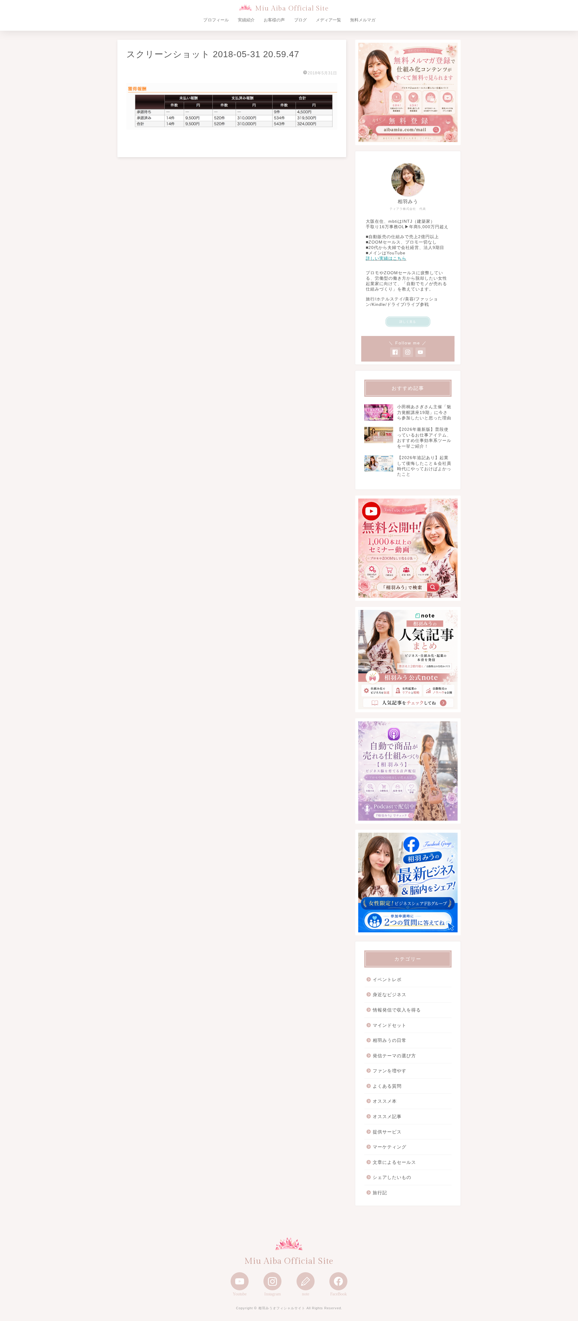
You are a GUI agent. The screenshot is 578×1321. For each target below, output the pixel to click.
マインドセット (389, 1025)
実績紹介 (246, 19)
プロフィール (215, 19)
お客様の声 (274, 19)
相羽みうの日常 (389, 1040)
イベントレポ (387, 979)
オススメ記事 (387, 1116)
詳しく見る (407, 321)
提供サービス (387, 1131)
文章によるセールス (394, 1162)
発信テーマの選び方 (394, 1055)
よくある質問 (387, 1086)
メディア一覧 (328, 19)
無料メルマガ (362, 19)
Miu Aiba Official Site (292, 8)
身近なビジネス (389, 994)
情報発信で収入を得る (397, 1009)
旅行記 (380, 1192)
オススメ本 (385, 1101)
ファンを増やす (389, 1070)
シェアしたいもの (392, 1177)
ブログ (300, 19)
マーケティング (389, 1146)
